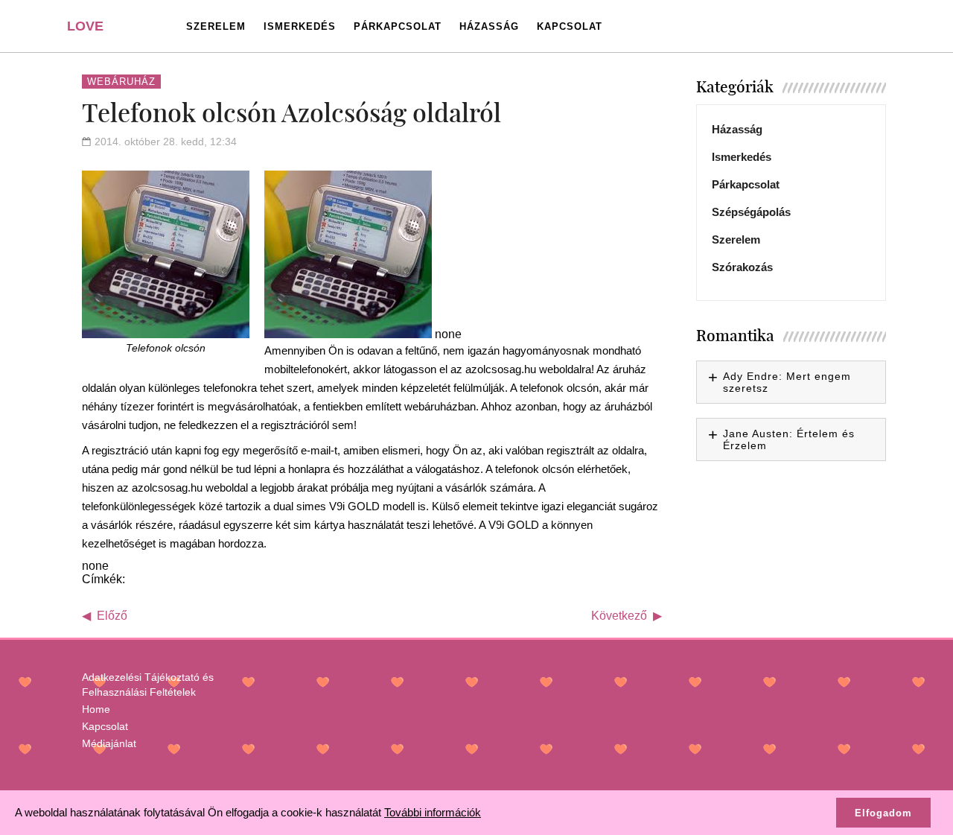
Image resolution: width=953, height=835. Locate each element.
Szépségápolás (751, 212)
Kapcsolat (569, 26)
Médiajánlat (109, 743)
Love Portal (94, 32)
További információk (432, 812)
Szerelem (216, 26)
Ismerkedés (300, 26)
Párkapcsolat (398, 26)
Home (96, 709)
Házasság (489, 26)
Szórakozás (742, 267)
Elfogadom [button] (883, 813)
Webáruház (121, 81)
